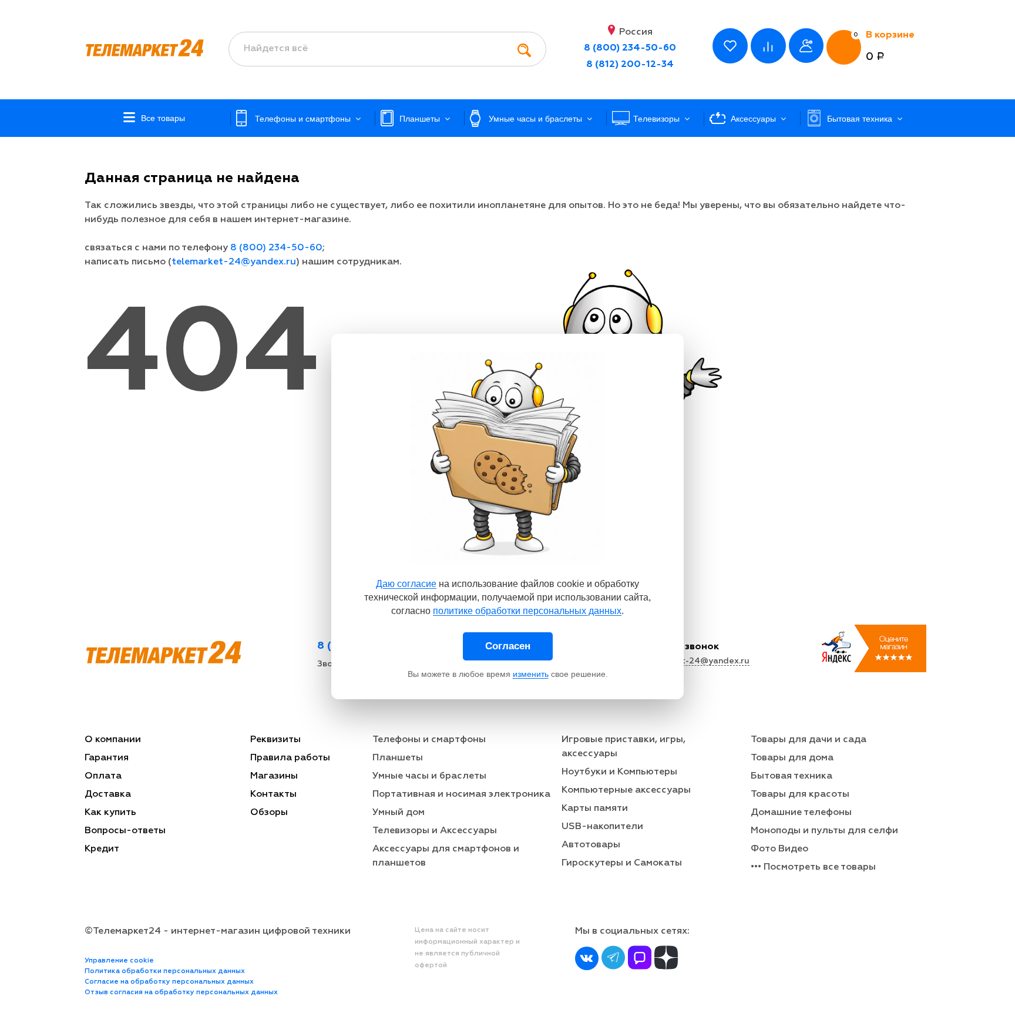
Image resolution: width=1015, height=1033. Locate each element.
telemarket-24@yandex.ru (234, 262)
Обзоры (269, 812)
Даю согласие (406, 584)
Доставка (108, 794)
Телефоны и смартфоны (429, 739)
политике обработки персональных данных (527, 611)
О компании (113, 739)
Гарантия (107, 758)
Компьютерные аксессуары (626, 790)
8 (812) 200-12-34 (630, 64)
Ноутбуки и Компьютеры (619, 772)
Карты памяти (595, 808)
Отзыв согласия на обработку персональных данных (181, 992)
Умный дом (398, 812)
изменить (531, 674)
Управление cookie (119, 960)
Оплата (103, 776)
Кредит (102, 849)
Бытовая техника (791, 776)
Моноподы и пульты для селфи (824, 831)
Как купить (110, 812)
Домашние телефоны (801, 812)
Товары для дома (792, 758)
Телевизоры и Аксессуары (434, 831)
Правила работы (290, 758)
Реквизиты (275, 739)
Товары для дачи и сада (808, 739)
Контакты (273, 794)
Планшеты (397, 758)
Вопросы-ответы (125, 831)
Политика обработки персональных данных (165, 971)
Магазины (274, 776)
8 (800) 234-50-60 (630, 48)
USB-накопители (602, 826)
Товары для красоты (800, 794)
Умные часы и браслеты (429, 776)
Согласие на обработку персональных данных (169, 981)
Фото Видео (779, 849)
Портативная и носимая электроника (461, 794)
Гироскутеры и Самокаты (622, 863)
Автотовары (591, 845)
